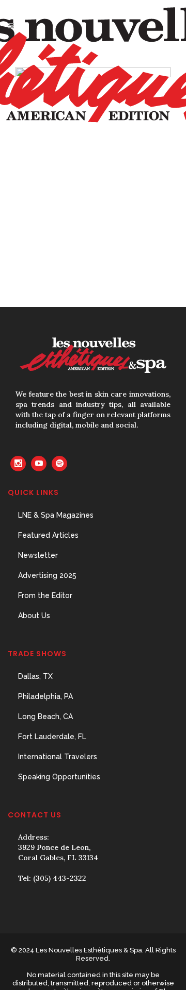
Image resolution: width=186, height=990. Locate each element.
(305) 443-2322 (59, 878)
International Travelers (57, 757)
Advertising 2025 (47, 575)
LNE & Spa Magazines (56, 515)
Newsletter (38, 555)
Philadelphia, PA (45, 696)
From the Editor (45, 595)
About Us (34, 615)
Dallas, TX (35, 676)
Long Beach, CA (45, 716)
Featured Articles (48, 535)
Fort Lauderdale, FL (52, 736)
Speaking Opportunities (59, 777)
